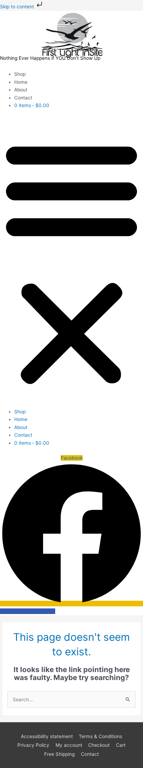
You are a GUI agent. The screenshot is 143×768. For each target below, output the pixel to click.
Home (20, 82)
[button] (71, 262)
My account (69, 745)
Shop (20, 74)
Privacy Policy (33, 745)
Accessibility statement (47, 736)
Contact (23, 97)
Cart (121, 745)
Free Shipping (59, 754)
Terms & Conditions (100, 736)
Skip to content (17, 6)
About (20, 89)
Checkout (99, 745)
